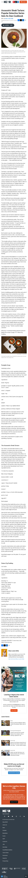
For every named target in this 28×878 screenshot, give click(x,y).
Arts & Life (12, 740)
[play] (2, 876)
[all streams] (26, 876)
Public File (5, 858)
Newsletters (5, 833)
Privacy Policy (5, 861)
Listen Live (5, 824)
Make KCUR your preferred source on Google (14, 765)
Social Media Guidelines (7, 849)
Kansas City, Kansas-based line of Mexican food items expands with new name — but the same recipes (18, 744)
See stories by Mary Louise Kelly (16, 659)
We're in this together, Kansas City (14, 787)
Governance (5, 855)
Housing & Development (15, 730)
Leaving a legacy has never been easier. (14, 696)
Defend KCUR (14, 802)
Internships (5, 847)
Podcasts (4, 830)
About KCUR (5, 822)
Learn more (14, 710)
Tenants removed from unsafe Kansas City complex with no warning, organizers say (17, 734)
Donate (24, 2)
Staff (4, 838)
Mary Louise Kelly (9, 18)
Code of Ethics (6, 852)
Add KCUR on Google (14, 772)
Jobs (4, 844)
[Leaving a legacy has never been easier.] (14, 679)
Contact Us (5, 841)
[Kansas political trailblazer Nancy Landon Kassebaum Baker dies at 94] (5, 723)
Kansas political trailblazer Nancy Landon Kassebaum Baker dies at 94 (18, 724)
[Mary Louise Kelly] (4, 653)
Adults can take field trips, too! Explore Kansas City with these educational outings (17, 754)
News (11, 720)
